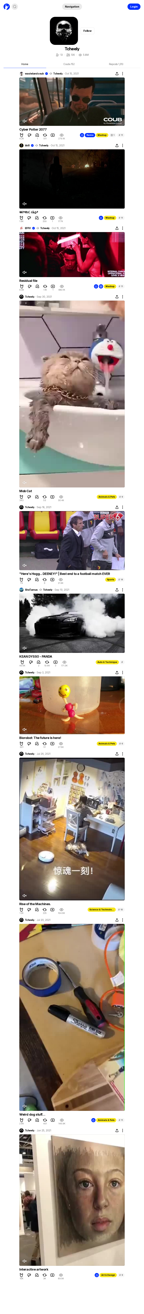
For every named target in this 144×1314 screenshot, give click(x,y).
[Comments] (37, 135)
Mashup (102, 135)
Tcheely (58, 73)
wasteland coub (34, 73)
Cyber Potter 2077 (33, 129)
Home (24, 64)
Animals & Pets (107, 496)
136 (70, 55)
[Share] (117, 74)
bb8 (27, 145)
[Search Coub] (15, 7)
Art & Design (108, 1275)
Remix (90, 135)
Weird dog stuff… (32, 1114)
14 (120, 579)
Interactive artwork (33, 1269)
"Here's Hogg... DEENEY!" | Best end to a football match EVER (64, 574)
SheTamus (31, 590)
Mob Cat (25, 491)
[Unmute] (24, 121)
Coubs (68, 64)
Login (134, 6)
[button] (21, 135)
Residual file (28, 281)
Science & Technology (101, 909)
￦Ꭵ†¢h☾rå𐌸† (28, 212)
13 (59, 55)
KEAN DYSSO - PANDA (35, 656)
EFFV (28, 228)
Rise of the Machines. (35, 904)
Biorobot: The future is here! (40, 738)
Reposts (116, 64)
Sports (110, 579)
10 (120, 909)
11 (121, 135)
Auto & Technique (107, 662)
